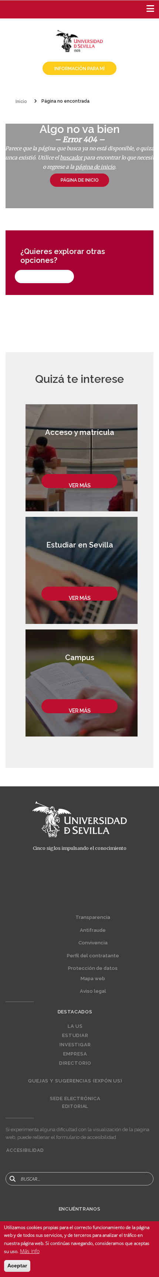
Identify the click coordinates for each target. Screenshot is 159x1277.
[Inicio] (79, 40)
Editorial (75, 1106)
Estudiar (75, 1035)
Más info (30, 1250)
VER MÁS (80, 485)
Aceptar (17, 1266)
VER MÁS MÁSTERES (44, 276)
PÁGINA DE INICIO (80, 180)
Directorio (75, 1063)
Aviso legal (93, 991)
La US (75, 1026)
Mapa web (93, 978)
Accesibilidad (25, 1150)
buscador (71, 157)
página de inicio (95, 167)
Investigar (75, 1044)
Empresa (75, 1054)
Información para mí (79, 68)
